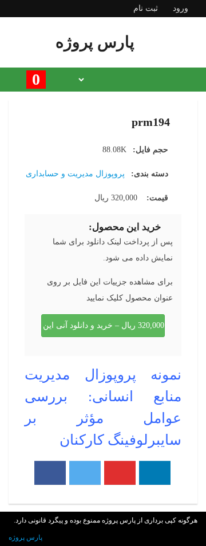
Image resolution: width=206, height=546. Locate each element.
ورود (180, 8)
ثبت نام (145, 8)
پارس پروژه (25, 537)
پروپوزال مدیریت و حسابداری (75, 173)
